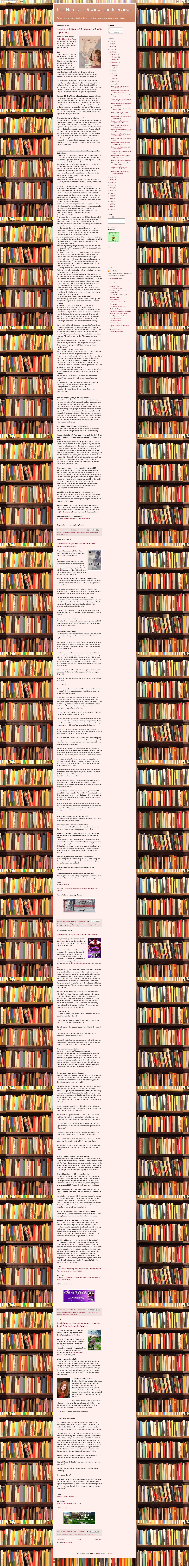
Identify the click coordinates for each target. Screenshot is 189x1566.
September (115, 62)
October (114, 60)
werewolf (96, 926)
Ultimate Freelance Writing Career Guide (119, 326)
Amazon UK (69, 1277)
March (114, 78)
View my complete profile (115, 278)
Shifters (92, 926)
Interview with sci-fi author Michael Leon (121, 139)
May (113, 73)
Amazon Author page (68, 1271)
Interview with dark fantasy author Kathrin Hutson (121, 117)
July (113, 68)
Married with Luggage (116, 309)
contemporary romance (67, 1534)
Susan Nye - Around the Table (118, 316)
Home (79, 1539)
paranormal (81, 926)
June (113, 70)
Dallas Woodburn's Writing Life (118, 295)
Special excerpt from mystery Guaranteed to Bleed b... (119, 168)
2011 (111, 188)
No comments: (81, 530)
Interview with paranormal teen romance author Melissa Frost (76, 545)
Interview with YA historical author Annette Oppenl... (121, 148)
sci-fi (75, 1314)
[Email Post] (88, 530)
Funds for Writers (114, 297)
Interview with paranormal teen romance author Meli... (120, 91)
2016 (111, 52)
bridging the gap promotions (77, 924)
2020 (111, 41)
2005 (111, 201)
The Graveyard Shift (115, 318)
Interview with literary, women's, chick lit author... (120, 108)
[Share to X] (95, 530)
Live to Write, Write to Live (117, 306)
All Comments (114, 32)
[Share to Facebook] (97, 530)
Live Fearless (113, 304)
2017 (111, 49)
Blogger (109, 1553)
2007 (111, 199)
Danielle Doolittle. (73, 1335)
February (114, 81)
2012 (111, 185)
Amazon (87, 518)
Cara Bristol (61, 941)
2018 (111, 47)
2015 (111, 177)
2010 (111, 191)
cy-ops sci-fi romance (82, 1312)
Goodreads (79, 518)
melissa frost (74, 926)
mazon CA (87, 1277)
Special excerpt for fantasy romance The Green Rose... (121, 104)
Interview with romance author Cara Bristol (77, 934)
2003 (111, 204)
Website (59, 884)
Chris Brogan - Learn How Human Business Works (119, 291)
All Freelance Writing (116, 288)
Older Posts (98, 1539)
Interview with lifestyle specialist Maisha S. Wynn (120, 143)
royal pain (92, 1534)
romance (87, 926)
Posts (111, 29)
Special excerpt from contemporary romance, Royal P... (121, 100)
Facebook (64, 518)
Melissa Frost (77, 551)
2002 (111, 207)
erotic (89, 1312)
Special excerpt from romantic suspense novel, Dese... (119, 122)
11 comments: (81, 1309)
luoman (98, 1553)
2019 (111, 44)
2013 (111, 182)
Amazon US (60, 1277)
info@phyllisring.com (64, 512)
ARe (79, 1503)
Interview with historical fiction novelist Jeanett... (120, 126)
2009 (111, 193)
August (114, 65)
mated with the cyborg (63, 1314)
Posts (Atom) (68, 1542)
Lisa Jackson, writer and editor (118, 302)
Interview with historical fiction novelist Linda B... (120, 172)
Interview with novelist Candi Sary (121, 160)
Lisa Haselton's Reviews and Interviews (94, 9)
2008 (111, 196)
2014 (111, 180)
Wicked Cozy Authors (116, 329)
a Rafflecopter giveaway (64, 1284)
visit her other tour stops (79, 963)
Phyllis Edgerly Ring (64, 39)
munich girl (95, 532)
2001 (111, 209)
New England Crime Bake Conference (120, 311)
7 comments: (81, 1531)
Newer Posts (60, 1539)
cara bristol (73, 1312)
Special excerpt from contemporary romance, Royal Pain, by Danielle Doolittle (78, 1324)
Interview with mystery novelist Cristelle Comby (120, 163)
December (115, 54)
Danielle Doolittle (78, 1534)
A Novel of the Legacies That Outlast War (72, 532)
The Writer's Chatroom (116, 323)
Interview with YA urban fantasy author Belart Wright (120, 156)
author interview (87, 532)
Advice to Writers (114, 286)
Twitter (71, 518)
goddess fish (94, 1312)
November (115, 57)
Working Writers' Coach (116, 331)
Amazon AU (78, 1277)
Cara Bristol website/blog (65, 1269)
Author (81, 1269)
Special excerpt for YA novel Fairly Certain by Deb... (121, 130)
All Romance (65, 1279)
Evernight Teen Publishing (64, 926)
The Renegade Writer (115, 320)
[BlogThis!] (93, 530)
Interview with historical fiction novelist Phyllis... (120, 87)
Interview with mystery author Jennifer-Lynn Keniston (119, 113)
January (114, 84)
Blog (58, 518)
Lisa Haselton (66, 530)
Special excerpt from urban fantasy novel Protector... (121, 135)
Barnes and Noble (70, 1503)
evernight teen (95, 924)
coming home (88, 924)
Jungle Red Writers (115, 299)
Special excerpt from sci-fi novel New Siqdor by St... (121, 152)
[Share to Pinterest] (99, 530)
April (113, 76)
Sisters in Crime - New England (118, 313)
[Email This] (91, 530)
